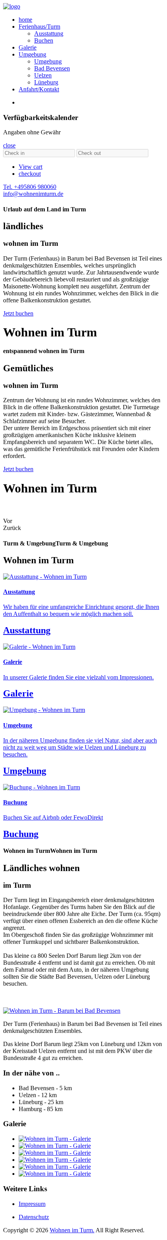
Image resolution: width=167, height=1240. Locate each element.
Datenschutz (34, 1217)
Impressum (32, 1204)
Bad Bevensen (52, 68)
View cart (30, 166)
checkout (30, 173)
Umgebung (32, 54)
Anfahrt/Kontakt (39, 89)
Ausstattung (48, 33)
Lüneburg (46, 82)
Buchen (43, 40)
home (25, 19)
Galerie (28, 47)
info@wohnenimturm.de (33, 193)
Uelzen (43, 75)
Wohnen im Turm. (72, 1230)
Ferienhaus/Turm (39, 26)
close (9, 145)
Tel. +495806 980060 (29, 187)
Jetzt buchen (18, 313)
